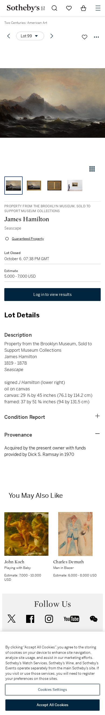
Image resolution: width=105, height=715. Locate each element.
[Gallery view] (92, 169)
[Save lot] (84, 37)
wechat (93, 619)
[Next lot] (51, 36)
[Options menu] (96, 37)
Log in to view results (52, 294)
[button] (52, 103)
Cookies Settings (52, 689)
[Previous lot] (8, 36)
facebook (30, 619)
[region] (52, 673)
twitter (12, 619)
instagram (49, 619)
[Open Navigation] (98, 8)
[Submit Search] (54, 8)
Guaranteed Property (28, 239)
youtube (71, 619)
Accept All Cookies (52, 705)
